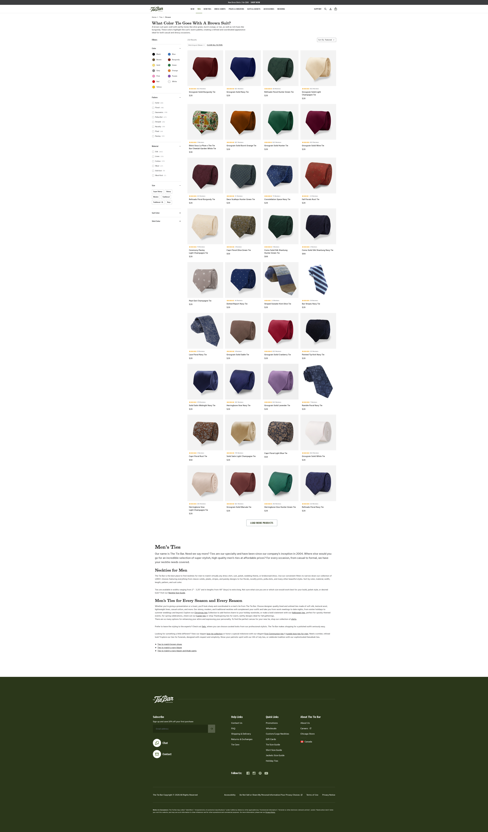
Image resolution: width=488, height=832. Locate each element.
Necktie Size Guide (176, 593)
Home (154, 17)
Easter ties (201, 616)
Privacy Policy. (270, 812)
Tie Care (235, 744)
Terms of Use (312, 795)
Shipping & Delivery (241, 733)
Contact (167, 754)
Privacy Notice (328, 795)
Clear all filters (215, 45)
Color (154, 48)
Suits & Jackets (253, 9)
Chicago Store (307, 733)
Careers (304, 728)
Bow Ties (207, 9)
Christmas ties (201, 612)
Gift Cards (271, 739)
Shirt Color (156, 221)
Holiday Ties (272, 760)
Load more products (261, 522)
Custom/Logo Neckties (277, 733)
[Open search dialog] (325, 9)
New (192, 9)
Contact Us (236, 723)
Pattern (155, 97)
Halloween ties (298, 612)
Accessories (269, 9)
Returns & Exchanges (242, 739)
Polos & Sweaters (236, 9)
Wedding (281, 9)
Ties (199, 9)
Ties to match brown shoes (169, 644)
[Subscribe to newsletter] (211, 729)
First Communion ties (274, 634)
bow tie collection (215, 634)
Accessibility (229, 795)
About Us (305, 723)
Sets (204, 626)
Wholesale (271, 728)
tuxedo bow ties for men (297, 634)
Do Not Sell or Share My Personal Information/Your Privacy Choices (270, 795)
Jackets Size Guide (275, 755)
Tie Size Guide (273, 744)
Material (155, 146)
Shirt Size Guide (274, 750)
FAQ (233, 728)
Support (317, 9)
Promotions (272, 723)
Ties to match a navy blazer (169, 647)
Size (153, 185)
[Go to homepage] (156, 9)
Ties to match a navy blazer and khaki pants (177, 651)
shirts (293, 619)
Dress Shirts (220, 9)
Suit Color (156, 213)
